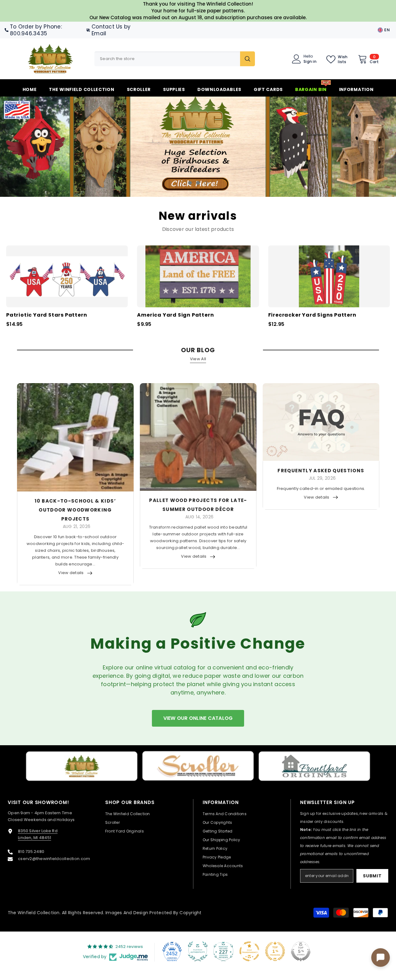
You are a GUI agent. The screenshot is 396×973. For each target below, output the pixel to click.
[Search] (174, 58)
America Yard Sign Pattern (175, 315)
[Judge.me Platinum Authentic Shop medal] (198, 951)
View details (71, 573)
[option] (198, 147)
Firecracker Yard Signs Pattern (312, 315)
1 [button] (190, 183)
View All (198, 359)
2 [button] (198, 183)
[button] (37, 146)
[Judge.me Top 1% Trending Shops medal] (275, 951)
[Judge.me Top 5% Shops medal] (301, 951)
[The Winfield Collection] (81, 766)
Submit (372, 876)
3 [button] (206, 183)
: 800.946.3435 (36, 30)
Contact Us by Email (111, 30)
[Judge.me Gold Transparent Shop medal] (249, 951)
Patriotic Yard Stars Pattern (46, 315)
